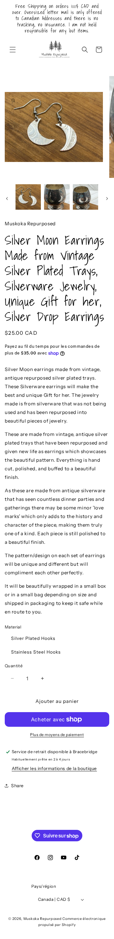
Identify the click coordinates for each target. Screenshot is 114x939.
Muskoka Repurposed (42, 918)
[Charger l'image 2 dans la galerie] (56, 197)
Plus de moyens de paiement (57, 734)
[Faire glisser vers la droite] (107, 199)
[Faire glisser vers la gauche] (7, 199)
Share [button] (17, 785)
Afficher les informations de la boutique (54, 768)
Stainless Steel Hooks (36, 652)
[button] (13, 50)
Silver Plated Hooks (33, 638)
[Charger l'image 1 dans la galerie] (28, 197)
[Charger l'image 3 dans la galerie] (85, 197)
